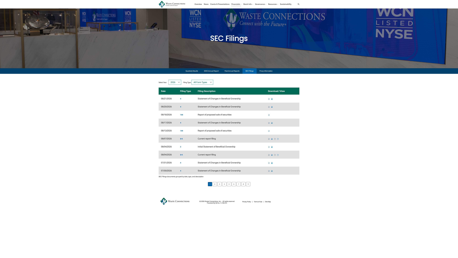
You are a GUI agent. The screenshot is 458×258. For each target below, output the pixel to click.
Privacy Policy (246, 202)
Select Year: (163, 82)
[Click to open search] (298, 4)
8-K (181, 139)
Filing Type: (187, 82)
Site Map (268, 202)
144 (181, 115)
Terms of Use (258, 202)
